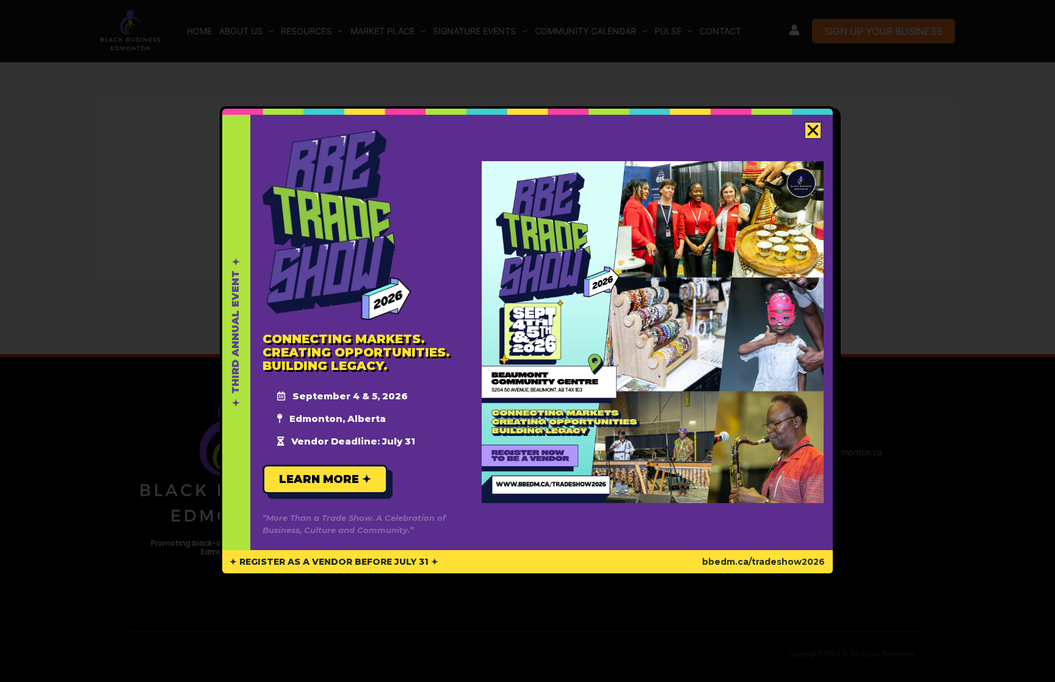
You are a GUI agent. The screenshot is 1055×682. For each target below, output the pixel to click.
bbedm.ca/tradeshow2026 (763, 561)
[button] (813, 130)
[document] (527, 341)
